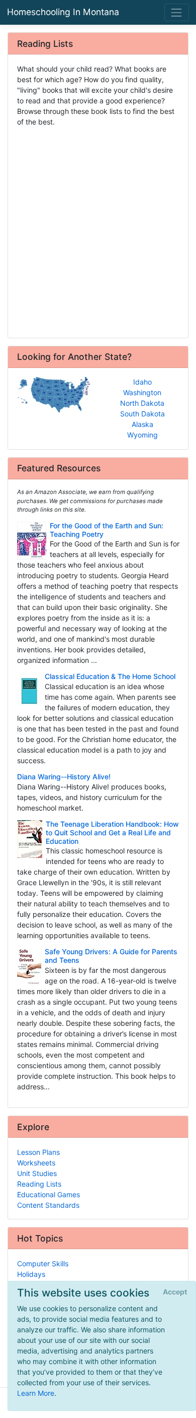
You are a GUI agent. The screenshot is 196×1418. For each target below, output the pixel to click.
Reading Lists (39, 1184)
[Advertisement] (98, 229)
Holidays (31, 1274)
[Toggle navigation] (176, 12)
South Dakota (142, 413)
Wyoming (142, 434)
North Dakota (142, 403)
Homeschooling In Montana (63, 12)
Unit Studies (37, 1173)
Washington (142, 392)
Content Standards (48, 1205)
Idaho (142, 382)
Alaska (142, 424)
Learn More (35, 1393)
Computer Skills (42, 1263)
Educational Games (48, 1194)
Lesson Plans (38, 1152)
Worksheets (36, 1162)
